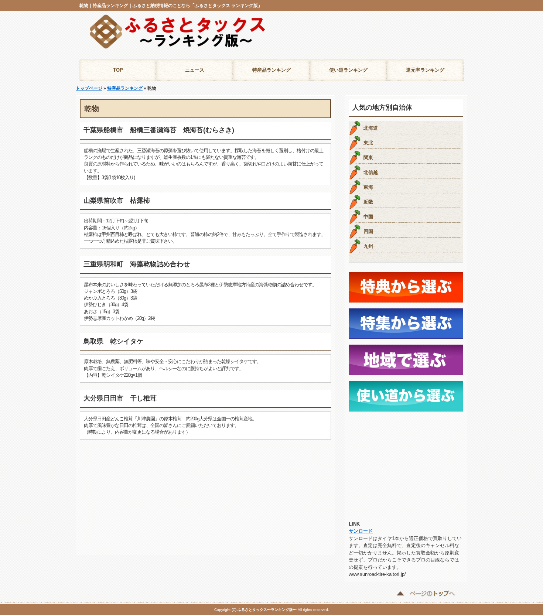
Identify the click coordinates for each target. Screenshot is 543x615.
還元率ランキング (425, 70)
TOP (118, 70)
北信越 (370, 172)
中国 (368, 216)
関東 (368, 157)
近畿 (368, 202)
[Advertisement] (358, 36)
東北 (368, 143)
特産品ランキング (271, 70)
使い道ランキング (348, 70)
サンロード (361, 531)
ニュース (194, 70)
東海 (368, 187)
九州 (368, 246)
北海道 (370, 128)
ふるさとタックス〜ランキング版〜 (267, 610)
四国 (368, 231)
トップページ (89, 88)
